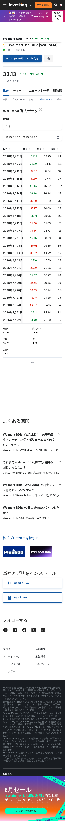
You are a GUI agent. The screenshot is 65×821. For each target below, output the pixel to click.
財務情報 (59, 90)
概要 (5, 99)
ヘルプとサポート (45, 663)
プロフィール (18, 99)
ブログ (6, 648)
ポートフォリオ (12, 663)
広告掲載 (40, 656)
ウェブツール (10, 671)
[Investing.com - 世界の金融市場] (21, 5)
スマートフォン (12, 656)
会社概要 (40, 648)
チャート (19, 90)
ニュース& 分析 (39, 90)
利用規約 (7, 774)
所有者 (32, 99)
